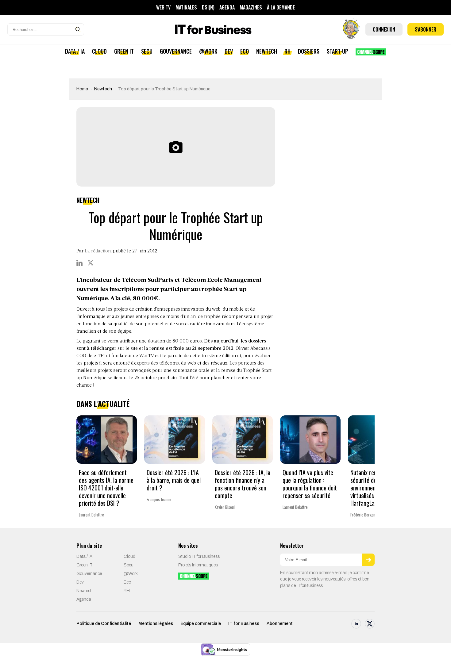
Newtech (266, 51)
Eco (244, 51)
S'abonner (425, 29)
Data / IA (75, 51)
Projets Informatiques (198, 565)
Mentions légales (155, 623)
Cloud (99, 51)
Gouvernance (176, 51)
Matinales (186, 7)
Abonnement (280, 623)
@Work (208, 51)
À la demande (281, 7)
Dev (229, 51)
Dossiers (308, 51)
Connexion (384, 29)
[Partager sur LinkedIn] (79, 263)
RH (287, 51)
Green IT (124, 51)
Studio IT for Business (199, 556)
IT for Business (243, 623)
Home (82, 89)
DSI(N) (208, 7)
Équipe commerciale (200, 623)
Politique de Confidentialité (103, 623)
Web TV (163, 7)
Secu (146, 51)
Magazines (251, 7)
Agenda (227, 7)
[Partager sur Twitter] (90, 263)
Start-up (337, 51)
